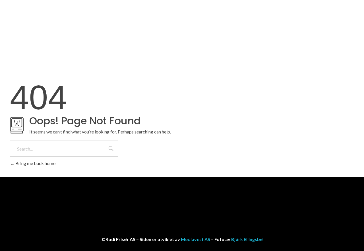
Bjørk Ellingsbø (247, 239)
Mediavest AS (195, 239)
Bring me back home (35, 163)
